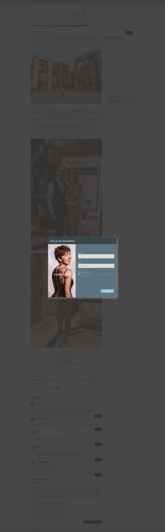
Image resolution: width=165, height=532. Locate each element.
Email (80, 262)
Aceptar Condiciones (84, 272)
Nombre (81, 253)
